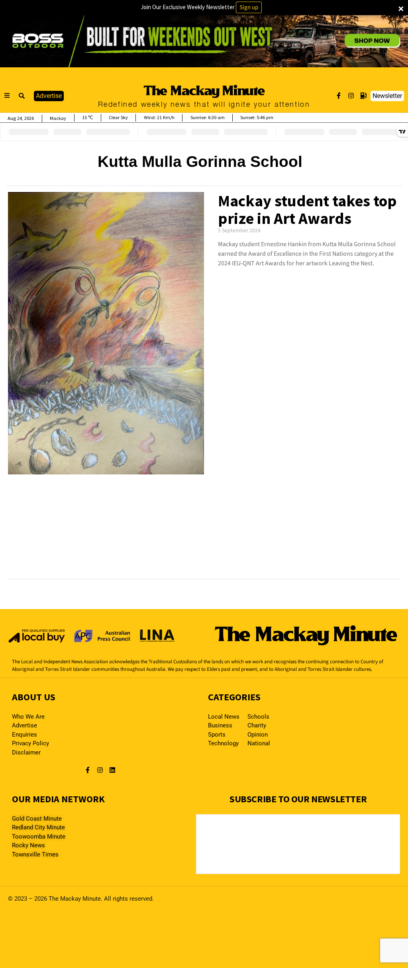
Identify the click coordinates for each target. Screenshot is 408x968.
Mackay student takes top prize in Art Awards (307, 209)
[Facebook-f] (338, 95)
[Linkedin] (112, 770)
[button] (22, 96)
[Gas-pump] (363, 95)
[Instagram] (351, 95)
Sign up (248, 7)
